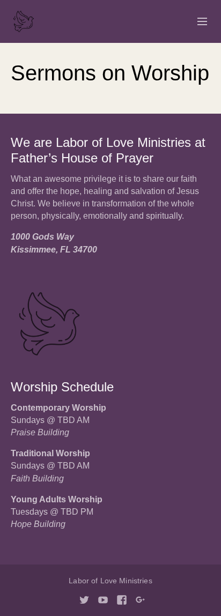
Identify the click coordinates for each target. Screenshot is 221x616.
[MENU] (197, 22)
